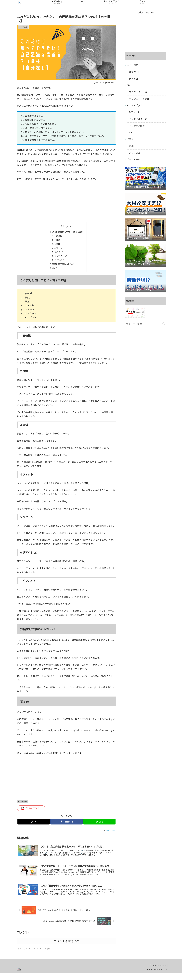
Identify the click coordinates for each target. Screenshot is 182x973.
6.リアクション (61, 256)
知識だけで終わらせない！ (64, 264)
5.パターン (59, 252)
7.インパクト (60, 260)
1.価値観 (58, 236)
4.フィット (59, 248)
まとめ (55, 268)
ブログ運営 (23, 801)
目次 (62, 226)
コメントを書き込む (66, 941)
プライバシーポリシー (157, 965)
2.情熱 (57, 240)
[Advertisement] (66, 201)
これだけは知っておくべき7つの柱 (67, 232)
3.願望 (57, 244)
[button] (163, 323)
